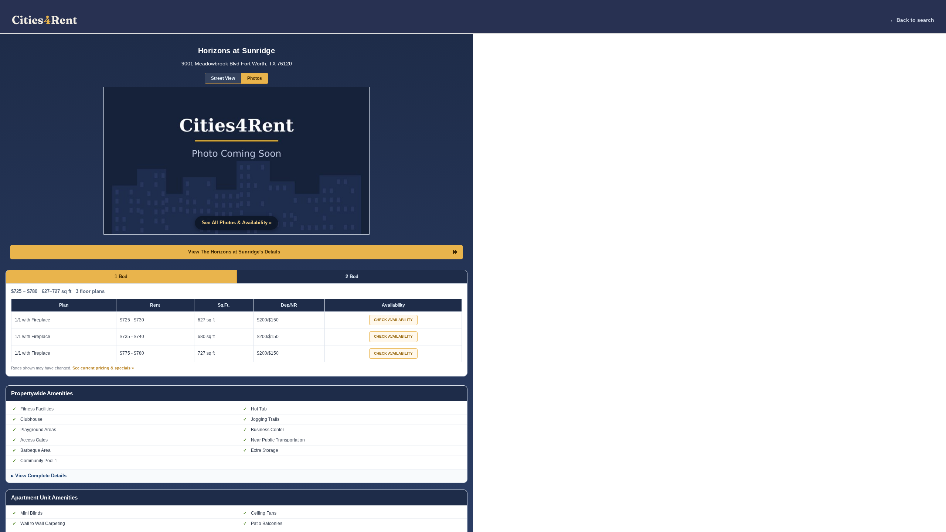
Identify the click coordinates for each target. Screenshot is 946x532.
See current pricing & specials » (103, 368)
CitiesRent (44, 20)
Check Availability (393, 320)
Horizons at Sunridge (236, 51)
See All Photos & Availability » (237, 222)
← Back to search (912, 20)
